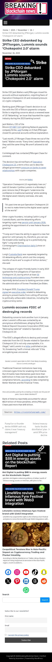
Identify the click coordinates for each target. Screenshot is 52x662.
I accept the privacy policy (18, 635)
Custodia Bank (15, 254)
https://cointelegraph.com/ (30, 412)
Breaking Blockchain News (28, 656)
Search (5, 594)
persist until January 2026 (33, 222)
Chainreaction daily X (27, 245)
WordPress (38, 658)
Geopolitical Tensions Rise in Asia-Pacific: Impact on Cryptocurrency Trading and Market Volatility (24, 552)
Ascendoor (20, 658)
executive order (19, 292)
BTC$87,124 (14, 127)
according (25, 380)
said (19, 130)
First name (9, 616)
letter (28, 346)
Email (7, 625)
